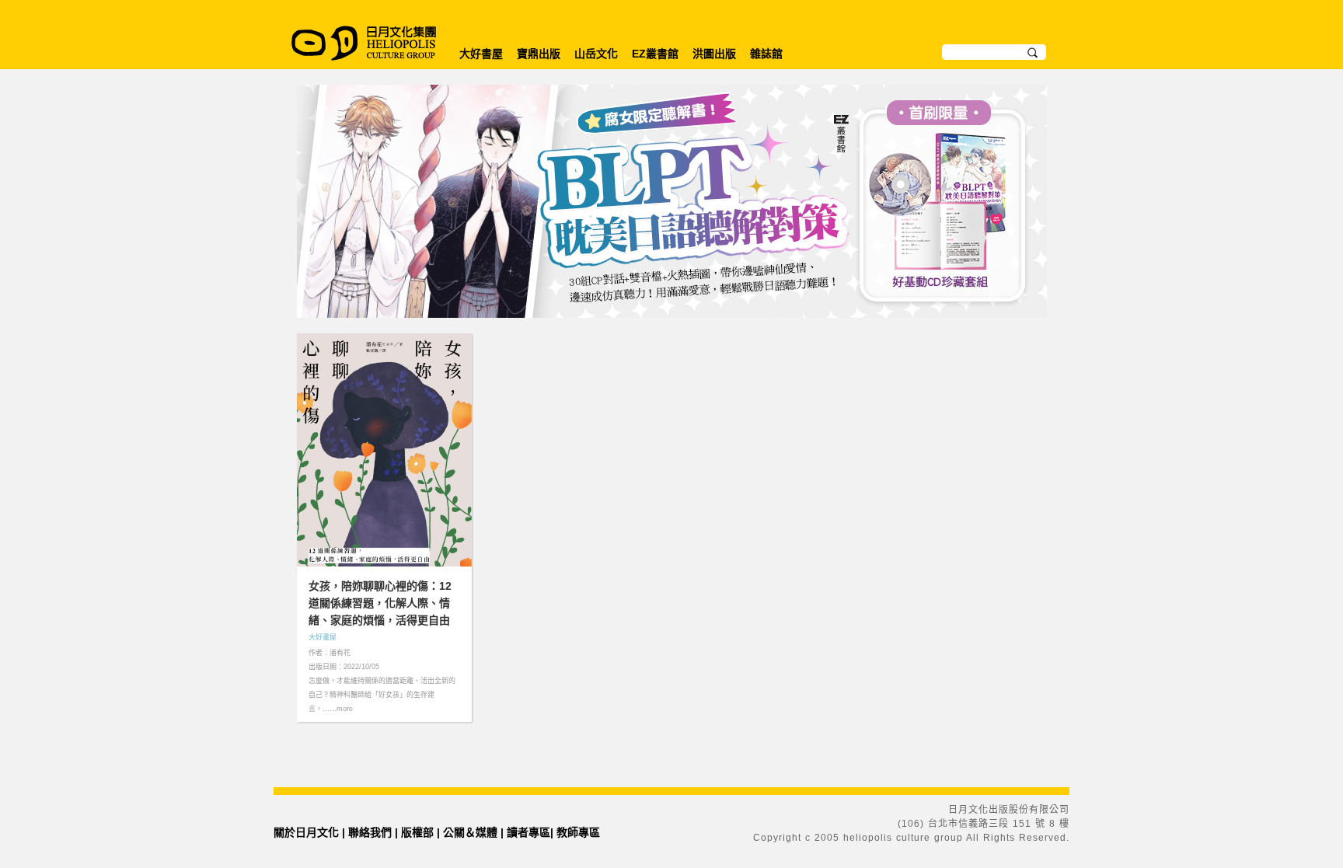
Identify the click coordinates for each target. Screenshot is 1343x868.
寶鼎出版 (538, 53)
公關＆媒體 (470, 832)
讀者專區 (528, 832)
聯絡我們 (370, 832)
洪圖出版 (714, 53)
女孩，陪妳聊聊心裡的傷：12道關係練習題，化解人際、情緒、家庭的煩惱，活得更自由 (380, 603)
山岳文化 (596, 53)
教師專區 (578, 832)
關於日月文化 (306, 832)
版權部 (417, 832)
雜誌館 (766, 53)
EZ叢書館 (655, 53)
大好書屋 (481, 53)
